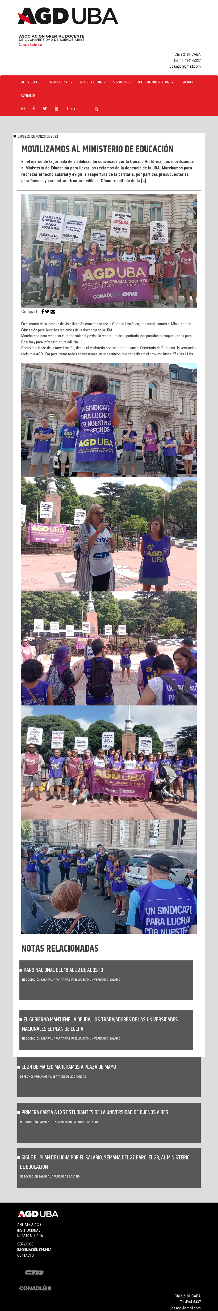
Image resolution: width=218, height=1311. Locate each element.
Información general (35, 1250)
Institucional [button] (59, 82)
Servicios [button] (120, 82)
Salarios (188, 82)
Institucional (28, 1230)
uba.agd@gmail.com (185, 66)
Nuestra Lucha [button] (91, 82)
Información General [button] (154, 82)
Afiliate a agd (31, 82)
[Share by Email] (53, 311)
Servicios (25, 1244)
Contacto (28, 95)
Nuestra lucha (30, 1236)
